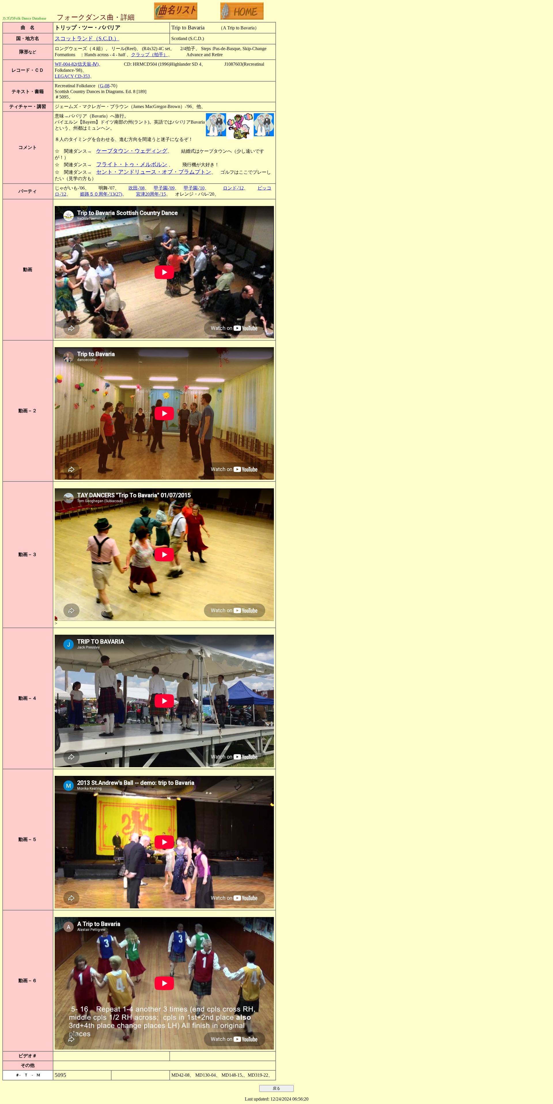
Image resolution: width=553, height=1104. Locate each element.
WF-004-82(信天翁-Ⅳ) (77, 64)
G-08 (104, 85)
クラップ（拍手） (149, 54)
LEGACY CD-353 (72, 76)
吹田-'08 (136, 188)
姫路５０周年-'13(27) (101, 194)
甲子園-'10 (194, 188)
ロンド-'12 (233, 188)
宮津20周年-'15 (151, 194)
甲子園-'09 (164, 188)
